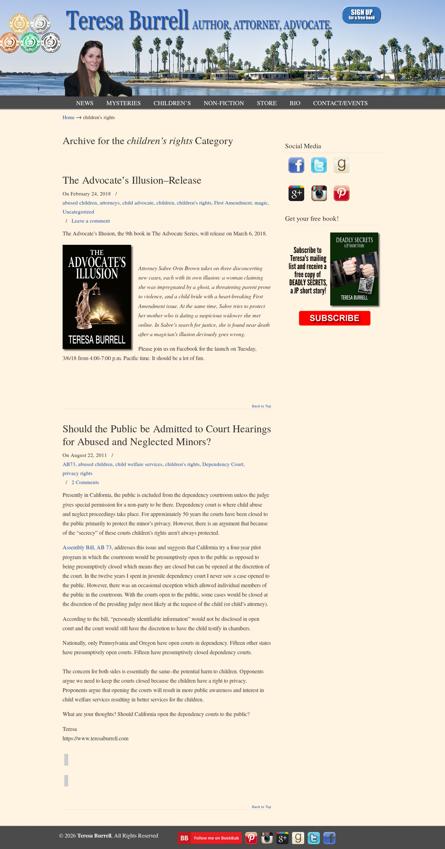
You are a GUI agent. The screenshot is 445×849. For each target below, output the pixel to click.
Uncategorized (78, 211)
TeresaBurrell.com (197, 50)
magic (261, 202)
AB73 (69, 463)
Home (68, 117)
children (165, 202)
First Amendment (233, 202)
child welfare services (138, 463)
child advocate (138, 202)
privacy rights (77, 472)
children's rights (194, 202)
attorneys (110, 202)
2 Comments (85, 481)
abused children (80, 202)
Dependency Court (222, 463)
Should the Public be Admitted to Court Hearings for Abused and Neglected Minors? (167, 434)
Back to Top (261, 406)
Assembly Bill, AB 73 (87, 547)
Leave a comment (91, 220)
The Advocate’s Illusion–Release (132, 180)
